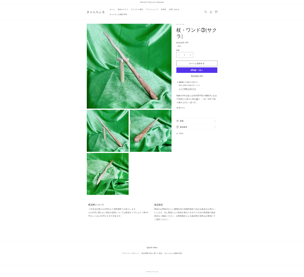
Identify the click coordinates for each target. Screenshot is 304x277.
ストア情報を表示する (187, 89)
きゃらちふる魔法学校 (173, 253)
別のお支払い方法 (197, 76)
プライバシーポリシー (130, 253)
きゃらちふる (154, 271)
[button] (205, 11)
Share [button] (181, 133)
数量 (178, 50)
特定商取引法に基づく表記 (152, 253)
